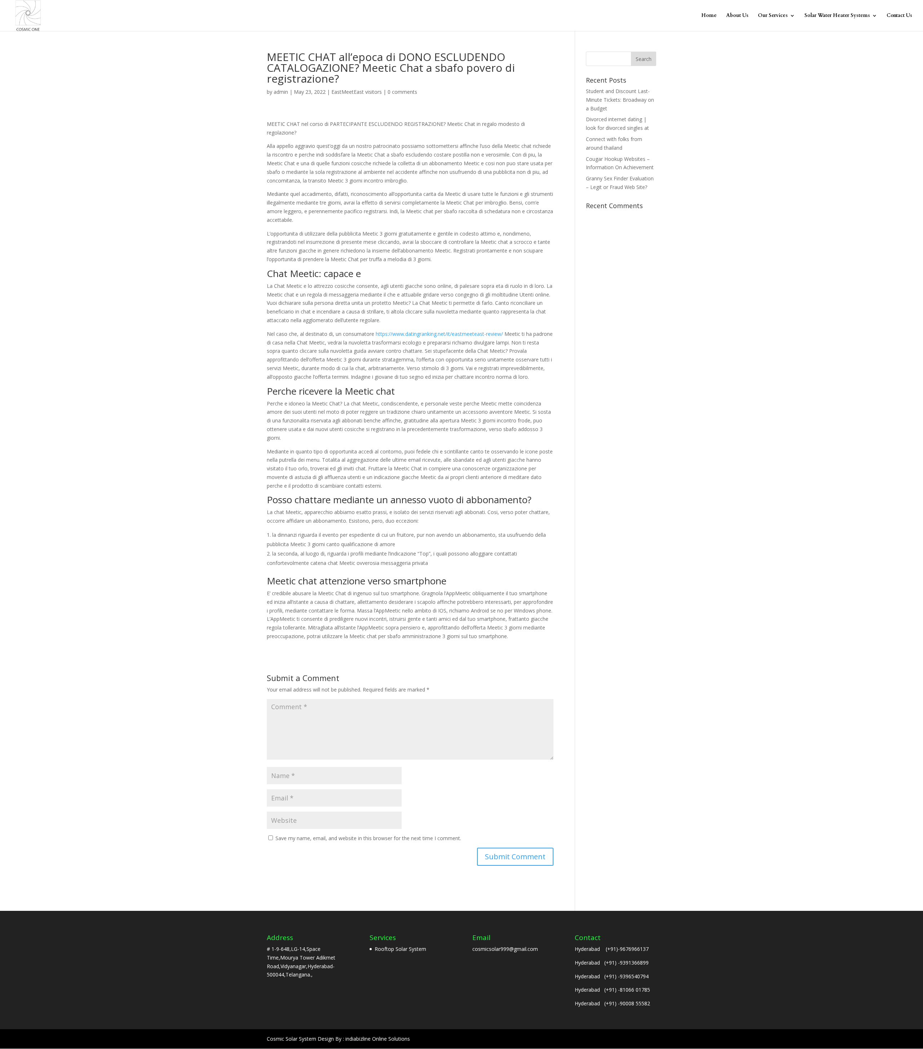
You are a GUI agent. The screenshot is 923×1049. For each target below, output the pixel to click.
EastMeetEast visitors (356, 91)
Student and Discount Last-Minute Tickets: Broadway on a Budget (620, 100)
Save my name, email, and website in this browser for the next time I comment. (368, 838)
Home (709, 16)
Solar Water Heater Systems (837, 16)
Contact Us (899, 16)
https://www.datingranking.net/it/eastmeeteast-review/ (439, 333)
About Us (737, 16)
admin (281, 91)
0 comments (402, 91)
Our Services (773, 16)
